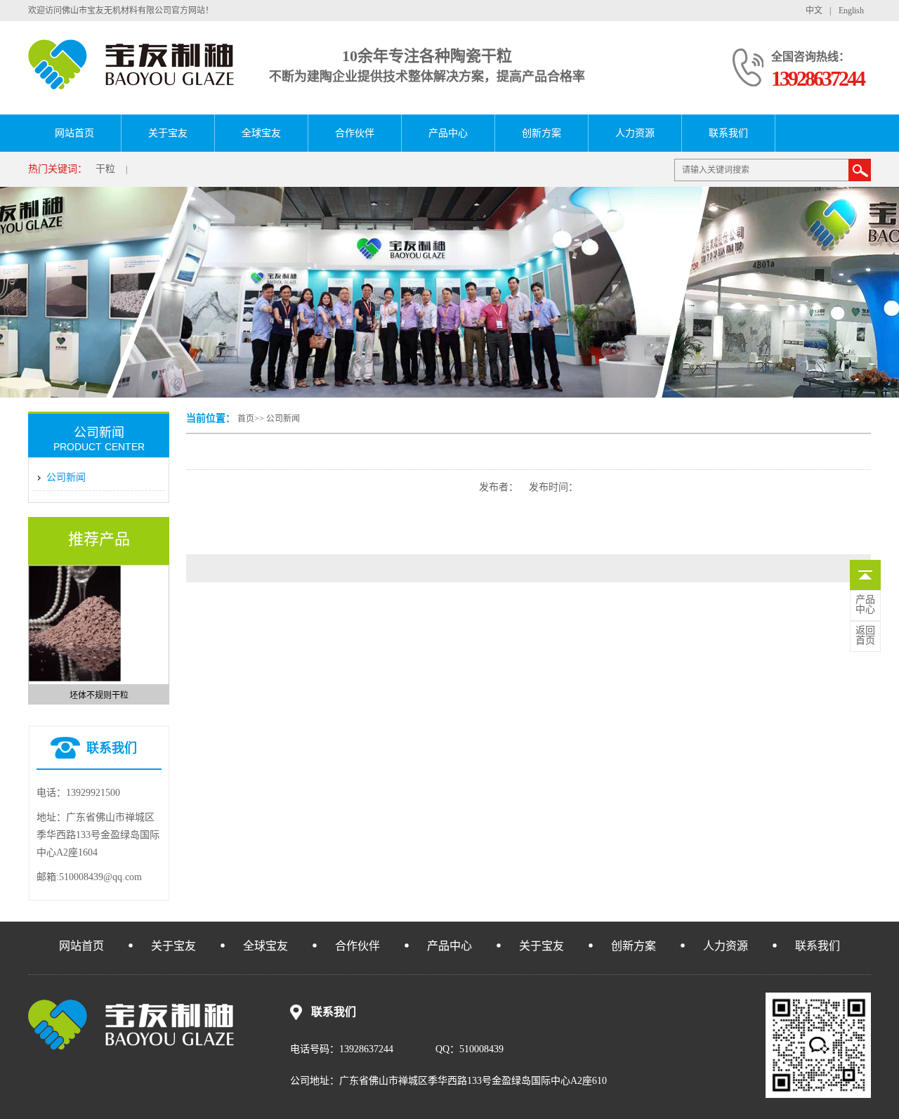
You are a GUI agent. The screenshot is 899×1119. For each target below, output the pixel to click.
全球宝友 (261, 133)
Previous (35, 630)
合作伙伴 (354, 133)
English (851, 10)
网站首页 (74, 133)
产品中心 (448, 133)
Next (162, 630)
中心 (865, 605)
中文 (814, 10)
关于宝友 (168, 133)
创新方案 (541, 133)
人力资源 (635, 133)
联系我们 (728, 133)
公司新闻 (283, 419)
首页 (245, 419)
